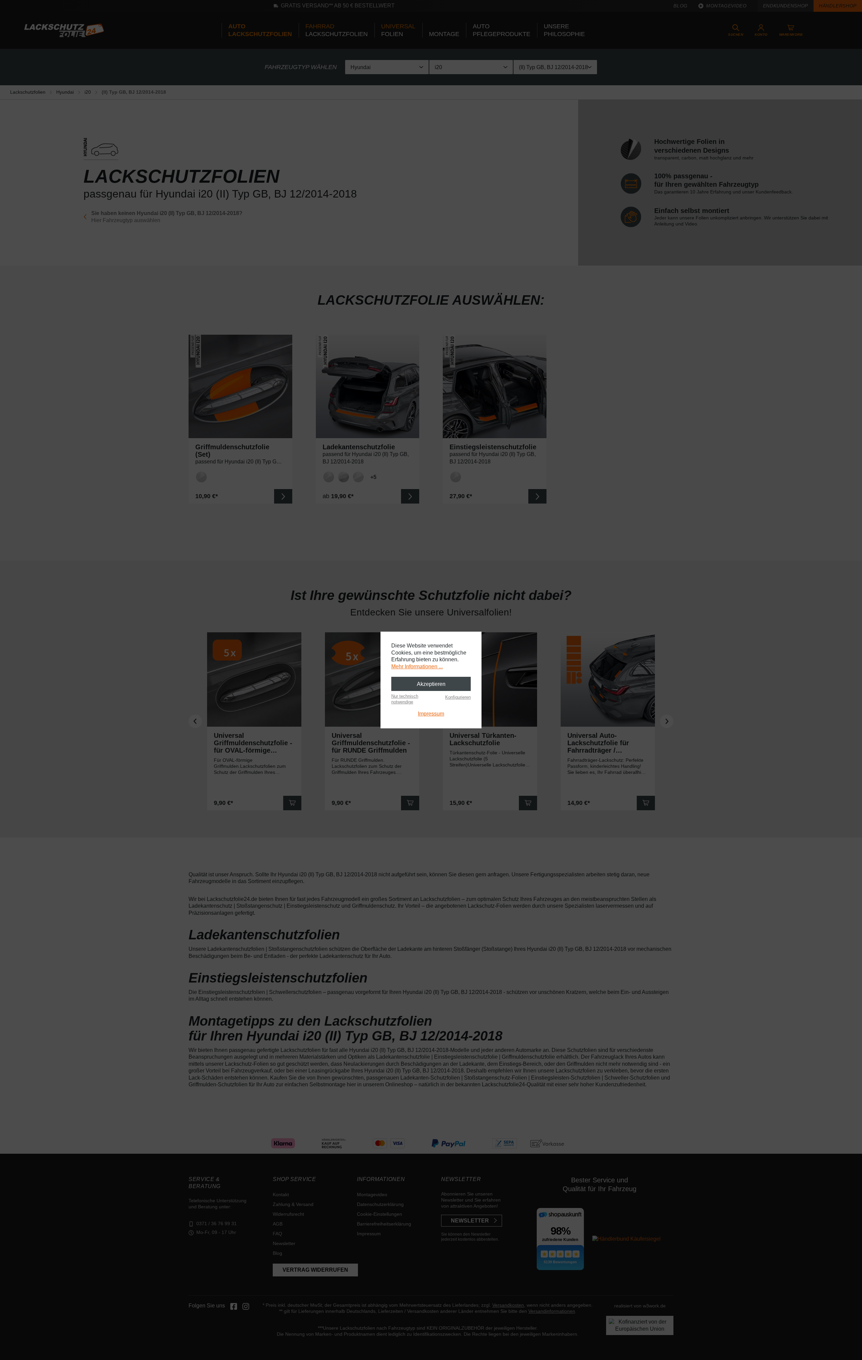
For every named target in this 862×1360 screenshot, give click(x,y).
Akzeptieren (431, 684)
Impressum (431, 714)
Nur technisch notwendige (404, 699)
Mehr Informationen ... (417, 666)
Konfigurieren (458, 697)
